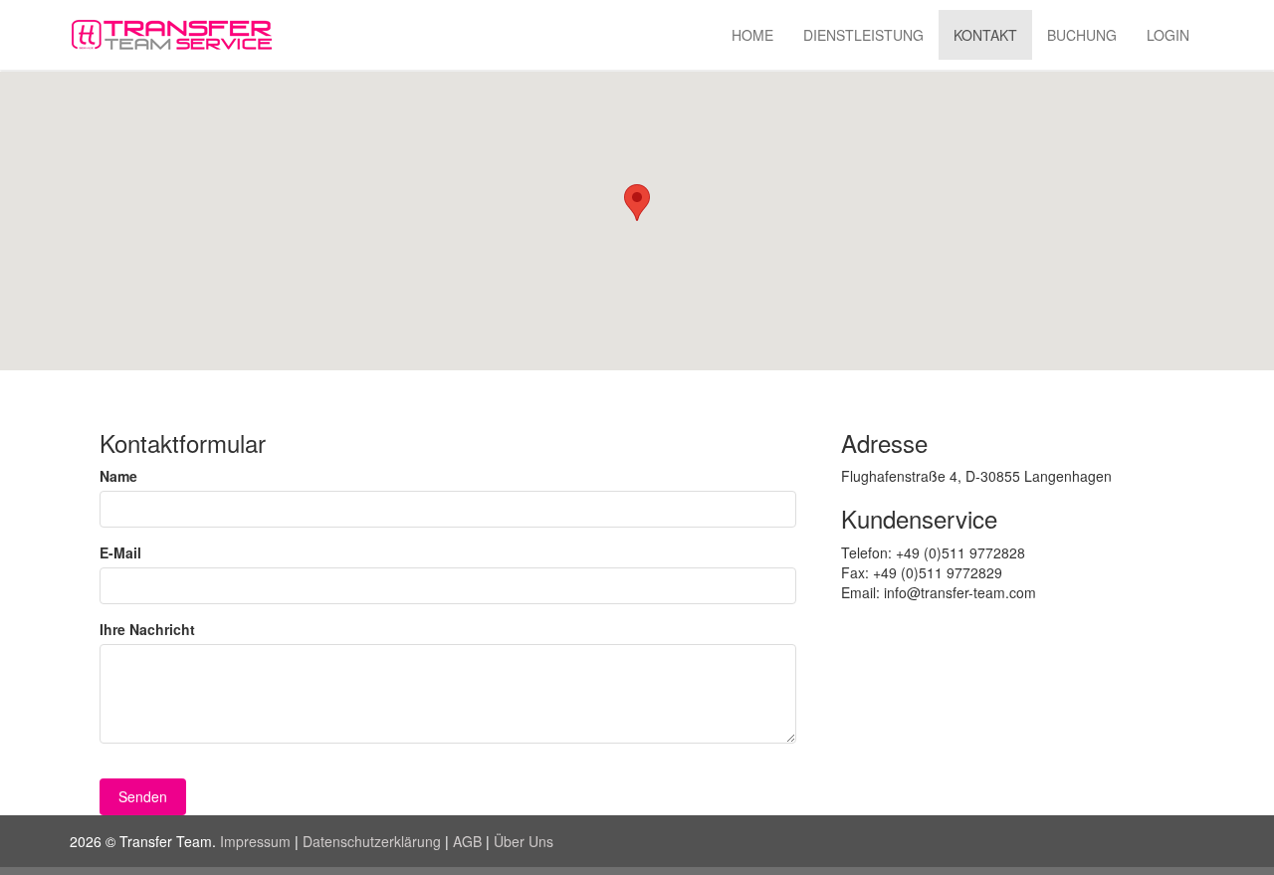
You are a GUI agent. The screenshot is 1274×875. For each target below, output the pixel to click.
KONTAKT (985, 35)
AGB (467, 841)
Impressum (255, 841)
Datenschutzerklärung (372, 841)
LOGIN (1168, 35)
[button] (143, 796)
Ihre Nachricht (147, 629)
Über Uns (523, 841)
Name (118, 476)
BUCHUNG (1082, 35)
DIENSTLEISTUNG (863, 35)
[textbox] (448, 509)
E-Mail (120, 552)
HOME (752, 35)
